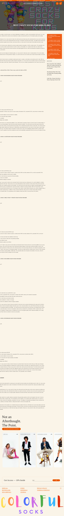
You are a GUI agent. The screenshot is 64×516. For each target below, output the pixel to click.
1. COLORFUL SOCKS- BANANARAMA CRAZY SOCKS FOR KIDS (54, 36)
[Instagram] (60, 488)
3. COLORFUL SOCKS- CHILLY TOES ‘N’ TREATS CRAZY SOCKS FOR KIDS (54, 45)
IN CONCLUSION (51, 58)
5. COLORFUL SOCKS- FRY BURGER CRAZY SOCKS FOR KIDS (53, 54)
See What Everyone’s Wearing (11, 428)
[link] (32, 15)
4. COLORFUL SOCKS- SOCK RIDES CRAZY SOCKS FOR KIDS (54, 50)
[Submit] (56, 480)
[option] (11, 450)
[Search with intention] (57, 3)
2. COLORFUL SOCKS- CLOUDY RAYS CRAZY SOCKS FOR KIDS (54, 41)
